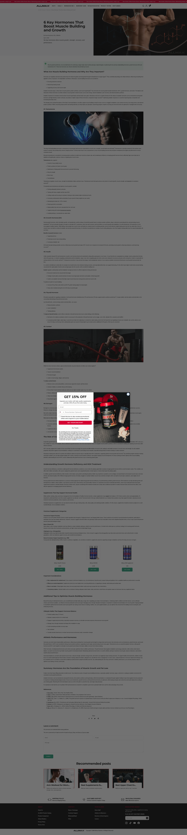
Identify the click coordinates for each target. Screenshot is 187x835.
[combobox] (61, 412)
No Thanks (75, 428)
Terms (87, 439)
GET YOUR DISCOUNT (75, 423)
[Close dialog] (128, 394)
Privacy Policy (81, 439)
